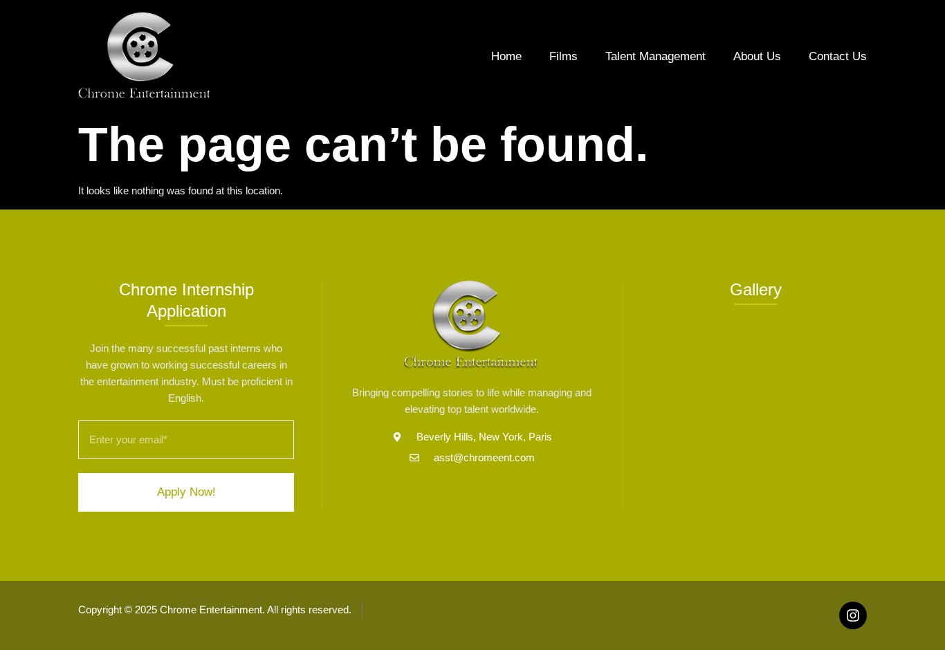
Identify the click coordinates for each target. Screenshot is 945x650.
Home (506, 56)
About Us (757, 56)
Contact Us (838, 56)
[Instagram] (853, 615)
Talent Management (655, 56)
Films (563, 56)
